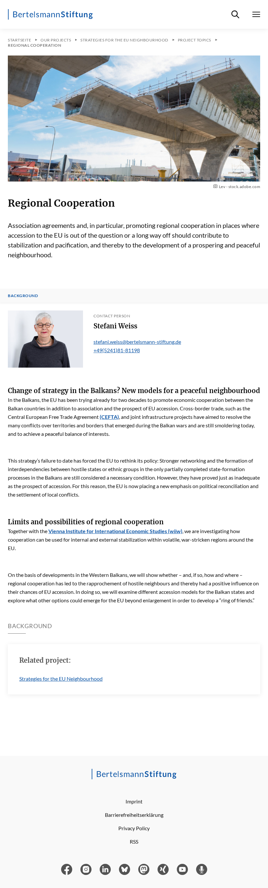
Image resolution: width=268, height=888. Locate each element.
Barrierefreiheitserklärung (134, 815)
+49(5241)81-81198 (116, 350)
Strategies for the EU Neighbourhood (61, 678)
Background (23, 296)
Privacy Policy (134, 828)
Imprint (134, 801)
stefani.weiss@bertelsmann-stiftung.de (137, 342)
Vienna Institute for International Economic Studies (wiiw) (115, 531)
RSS (134, 841)
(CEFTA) (109, 417)
